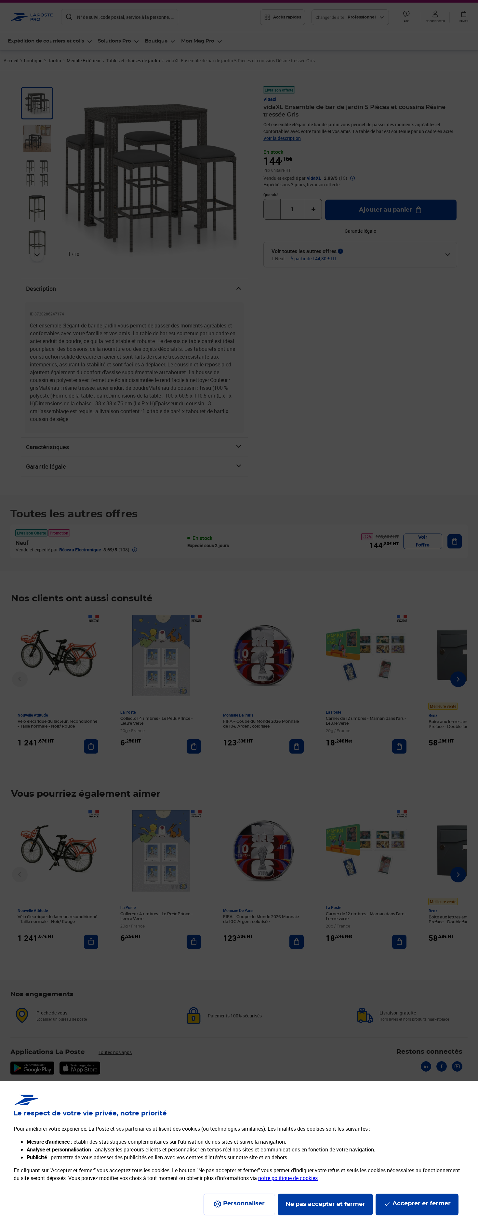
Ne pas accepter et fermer (325, 1204)
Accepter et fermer (421, 1204)
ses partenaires (133, 1128)
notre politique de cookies (288, 1178)
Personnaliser (244, 1204)
